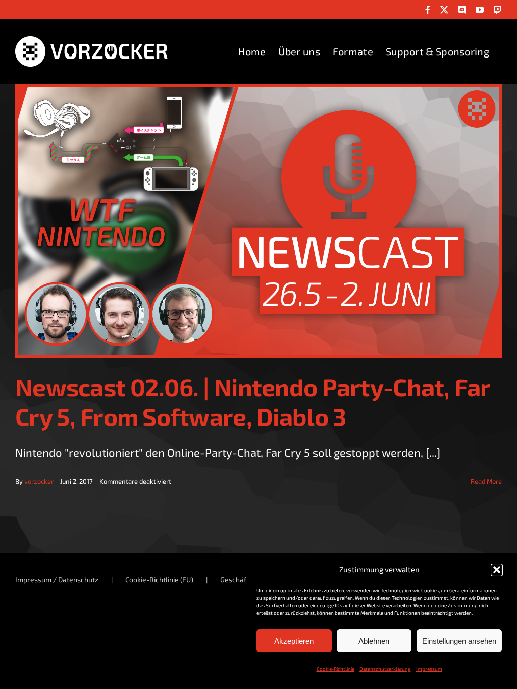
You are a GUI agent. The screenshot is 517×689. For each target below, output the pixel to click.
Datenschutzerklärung (385, 669)
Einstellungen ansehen (459, 641)
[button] (497, 570)
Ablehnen (373, 641)
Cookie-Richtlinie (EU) (159, 579)
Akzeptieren (294, 641)
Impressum (429, 669)
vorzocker (39, 481)
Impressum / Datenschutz (56, 579)
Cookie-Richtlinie (335, 669)
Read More (486, 481)
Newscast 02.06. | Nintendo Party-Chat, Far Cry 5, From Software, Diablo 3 (252, 401)
